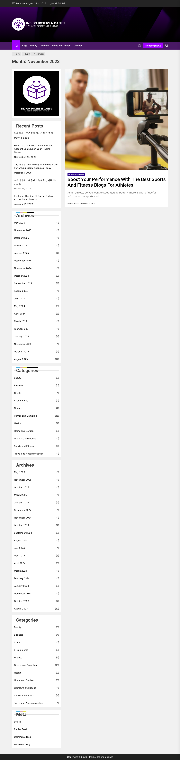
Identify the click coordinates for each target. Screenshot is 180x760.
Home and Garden (61, 45)
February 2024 (22, 328)
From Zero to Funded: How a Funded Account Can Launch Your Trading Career (33, 149)
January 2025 (21, 253)
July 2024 (19, 298)
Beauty (33, 45)
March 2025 (20, 245)
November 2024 (23, 268)
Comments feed (22, 736)
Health (17, 423)
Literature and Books (25, 438)
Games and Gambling (25, 415)
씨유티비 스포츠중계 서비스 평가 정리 (33, 133)
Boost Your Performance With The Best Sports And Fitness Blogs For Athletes (117, 182)
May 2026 (19, 222)
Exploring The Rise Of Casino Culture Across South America (33, 198)
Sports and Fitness (24, 446)
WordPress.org (22, 744)
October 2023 (21, 351)
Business (18, 385)
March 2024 (20, 321)
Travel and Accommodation (28, 453)
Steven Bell (72, 203)
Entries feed (20, 729)
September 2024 (23, 283)
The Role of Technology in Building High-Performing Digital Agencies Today (36, 166)
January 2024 (21, 336)
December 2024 (22, 260)
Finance (44, 45)
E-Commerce (21, 400)
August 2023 (21, 359)
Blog (24, 45)
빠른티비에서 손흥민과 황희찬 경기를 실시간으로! (35, 182)
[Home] (16, 46)
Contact (78, 45)
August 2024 (21, 291)
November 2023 (23, 344)
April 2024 (19, 313)
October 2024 (21, 275)
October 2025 (21, 237)
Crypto (17, 393)
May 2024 (19, 306)
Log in (17, 721)
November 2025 (23, 230)
